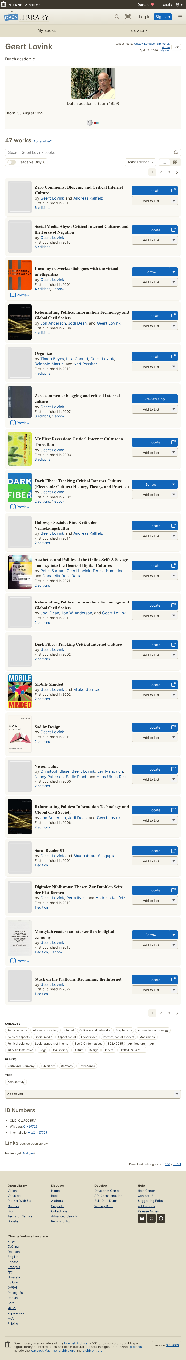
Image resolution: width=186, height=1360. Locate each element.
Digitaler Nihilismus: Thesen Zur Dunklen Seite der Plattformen (79, 889)
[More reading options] (174, 271)
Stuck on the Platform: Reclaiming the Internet (78, 979)
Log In (144, 16)
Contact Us (146, 1196)
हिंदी (10, 1272)
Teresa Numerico (108, 570)
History (165, 50)
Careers (13, 1206)
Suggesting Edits (150, 1201)
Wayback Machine (44, 1350)
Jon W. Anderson (76, 612)
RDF (167, 1164)
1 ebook (58, 289)
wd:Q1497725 (37, 1132)
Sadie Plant (76, 776)
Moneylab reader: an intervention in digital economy (74, 934)
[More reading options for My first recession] (174, 452)
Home (55, 1190)
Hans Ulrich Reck (112, 776)
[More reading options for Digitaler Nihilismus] (174, 900)
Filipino (13, 1323)
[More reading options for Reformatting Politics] (174, 325)
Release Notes (148, 1211)
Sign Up (162, 16)
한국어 (12, 1287)
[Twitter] (151, 1218)
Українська (16, 1313)
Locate (154, 191)
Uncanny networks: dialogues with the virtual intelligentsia (76, 271)
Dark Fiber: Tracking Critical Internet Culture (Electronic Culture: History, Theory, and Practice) (82, 483)
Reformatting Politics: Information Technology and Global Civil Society (82, 315)
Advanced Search (64, 1216)
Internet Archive (75, 1343)
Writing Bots (103, 1206)
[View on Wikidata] (96, 123)
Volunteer (15, 1196)
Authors (57, 1201)
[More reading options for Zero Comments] (174, 200)
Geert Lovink (52, 198)
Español (13, 1262)
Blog (11, 1211)
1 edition (41, 865)
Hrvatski (14, 1277)
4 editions (42, 289)
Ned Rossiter (85, 363)
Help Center (146, 1190)
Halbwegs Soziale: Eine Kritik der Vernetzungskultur (66, 525)
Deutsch (14, 1252)
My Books (47, 30)
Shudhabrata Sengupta (94, 855)
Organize (43, 353)
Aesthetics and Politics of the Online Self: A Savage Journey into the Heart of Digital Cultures (81, 562)
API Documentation (108, 1196)
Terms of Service (20, 1216)
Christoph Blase (54, 771)
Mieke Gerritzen (87, 689)
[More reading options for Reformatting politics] (174, 820)
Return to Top (61, 1221)
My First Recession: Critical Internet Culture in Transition (79, 441)
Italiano (13, 1282)
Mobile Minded (49, 684)
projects (136, 1347)
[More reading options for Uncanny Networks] (174, 282)
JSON (177, 1164)
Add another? (43, 141)
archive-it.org (93, 1350)
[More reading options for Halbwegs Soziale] (174, 535)
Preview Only (154, 399)
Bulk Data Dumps (106, 1201)
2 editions (42, 501)
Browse (137, 30)
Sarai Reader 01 (49, 850)
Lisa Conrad (77, 358)
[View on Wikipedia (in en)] (90, 123)
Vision (12, 1190)
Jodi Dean (77, 323)
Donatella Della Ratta (62, 575)
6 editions (42, 207)
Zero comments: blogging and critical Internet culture (77, 398)
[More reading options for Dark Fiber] (174, 654)
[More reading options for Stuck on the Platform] (174, 989)
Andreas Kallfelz (88, 198)
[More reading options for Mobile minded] (174, 694)
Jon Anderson (53, 323)
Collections (59, 1211)
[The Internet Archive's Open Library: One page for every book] (26, 16)
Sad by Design (48, 726)
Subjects (57, 1206)
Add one (28, 1153)
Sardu (12, 1303)
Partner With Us (19, 1201)
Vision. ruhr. (46, 766)
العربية (12, 1241)
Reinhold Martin (49, 363)
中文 (11, 1318)
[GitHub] (161, 1218)
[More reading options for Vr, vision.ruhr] (174, 779)
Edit (176, 47)
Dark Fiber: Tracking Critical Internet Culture (78, 644)
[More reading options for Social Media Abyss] (174, 240)
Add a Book (146, 1206)
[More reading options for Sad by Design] (174, 737)
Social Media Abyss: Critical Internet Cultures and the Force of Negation (82, 229)
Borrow (150, 272)
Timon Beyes (52, 358)
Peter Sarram (52, 570)
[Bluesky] (142, 1218)
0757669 (172, 1345)
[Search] (117, 16)
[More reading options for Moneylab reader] (174, 944)
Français (14, 1267)
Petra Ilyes (75, 897)
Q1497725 (30, 1126)
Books (55, 1196)
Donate (146, 4)
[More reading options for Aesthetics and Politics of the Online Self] (174, 575)
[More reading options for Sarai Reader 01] (174, 860)
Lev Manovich (110, 771)
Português (15, 1293)
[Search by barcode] (127, 16)
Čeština (13, 1246)
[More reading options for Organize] (174, 366)
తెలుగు (12, 1308)
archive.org (67, 1350)
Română (13, 1298)
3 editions (42, 416)
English (13, 1257)
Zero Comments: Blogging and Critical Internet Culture (79, 190)
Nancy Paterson (49, 776)
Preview (23, 295)
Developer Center (107, 1190)
